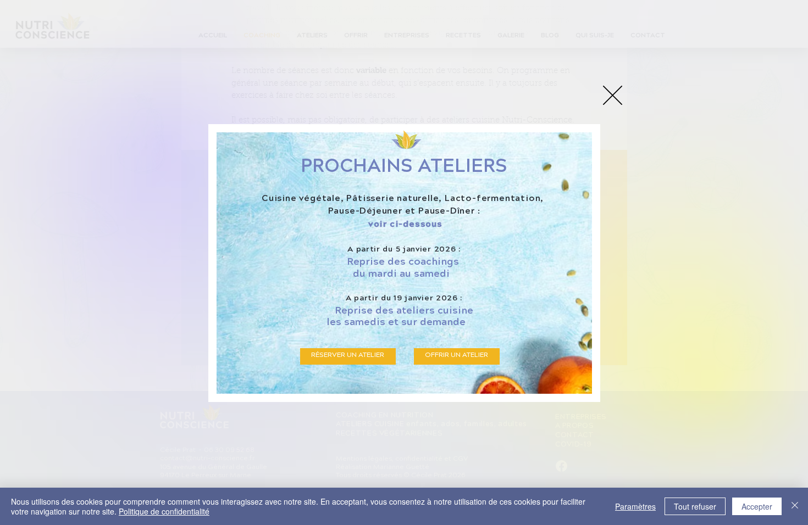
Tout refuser (695, 506)
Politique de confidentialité (164, 511)
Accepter (756, 506)
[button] (612, 95)
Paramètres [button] (635, 506)
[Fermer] (794, 506)
